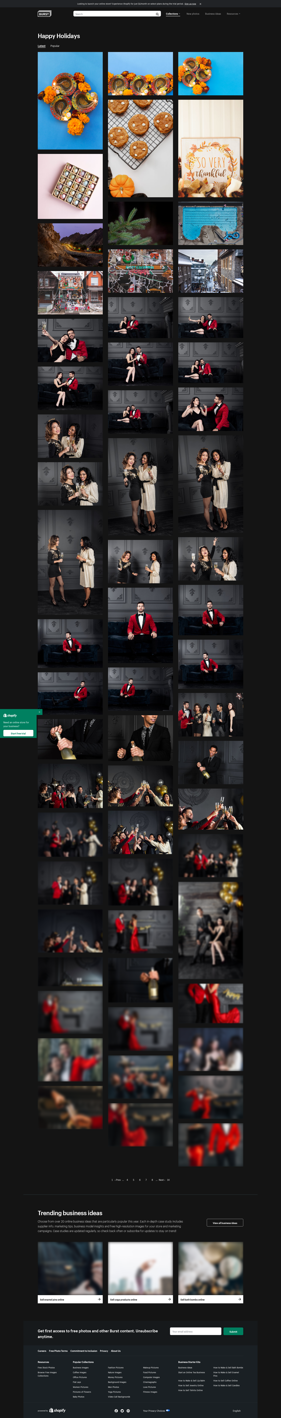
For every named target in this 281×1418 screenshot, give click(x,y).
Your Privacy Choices (154, 1410)
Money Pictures (115, 1377)
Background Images (117, 1381)
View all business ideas (225, 1223)
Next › (162, 1179)
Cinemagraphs (149, 1381)
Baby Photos (78, 1396)
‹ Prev (118, 1179)
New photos (193, 13)
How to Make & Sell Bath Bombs (228, 1367)
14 (168, 1179)
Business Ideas (185, 1367)
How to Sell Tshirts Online (190, 1390)
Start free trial (18, 733)
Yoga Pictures (114, 1391)
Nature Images (114, 1372)
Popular (55, 45)
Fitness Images (150, 1391)
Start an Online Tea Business (191, 1372)
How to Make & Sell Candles (226, 1385)
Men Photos (113, 1386)
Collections (172, 13)
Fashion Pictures (116, 1367)
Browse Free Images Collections (47, 1374)
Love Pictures (149, 1386)
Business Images (81, 1367)
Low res (92, 146)
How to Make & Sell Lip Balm (191, 1380)
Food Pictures (149, 1372)
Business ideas (213, 13)
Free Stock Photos (46, 1367)
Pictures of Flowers (82, 1391)
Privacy (104, 1350)
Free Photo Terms (58, 1350)
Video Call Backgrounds (119, 1396)
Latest (42, 45)
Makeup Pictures (151, 1367)
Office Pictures (80, 1377)
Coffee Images (79, 1372)
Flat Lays (77, 1381)
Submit (233, 1331)
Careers (42, 1350)
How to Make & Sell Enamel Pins (226, 1374)
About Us (116, 1350)
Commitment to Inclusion (83, 1350)
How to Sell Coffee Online (225, 1380)
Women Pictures (80, 1386)
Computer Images (151, 1377)
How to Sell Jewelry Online (191, 1385)
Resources (232, 13)
